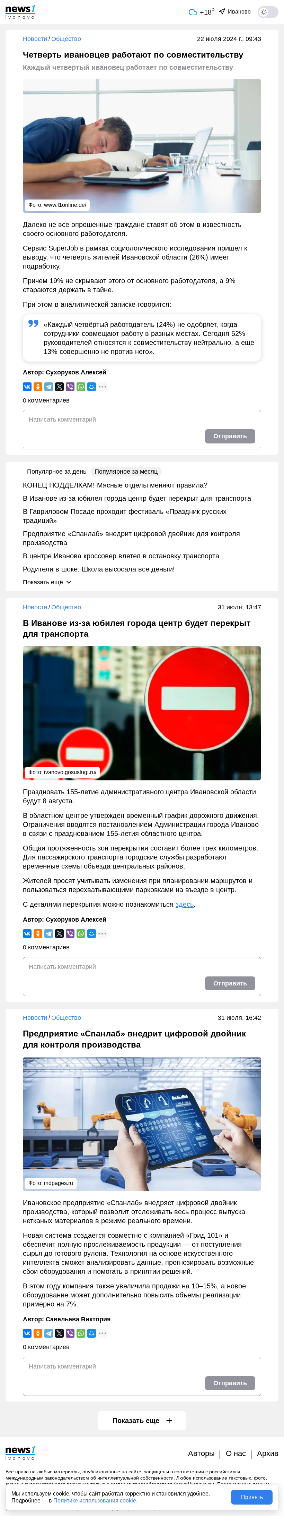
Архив (267, 1453)
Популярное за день (56, 471)
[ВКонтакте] (27, 386)
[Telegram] (48, 386)
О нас (236, 1453)
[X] (59, 386)
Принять (252, 1497)
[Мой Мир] (91, 386)
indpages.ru (58, 1183)
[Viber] (70, 386)
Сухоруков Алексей (76, 372)
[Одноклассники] (38, 386)
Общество (66, 38)
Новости (35, 38)
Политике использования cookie (94, 1501)
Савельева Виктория (78, 1319)
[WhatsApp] (81, 386)
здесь (185, 904)
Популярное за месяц (126, 471)
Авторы (201, 1453)
